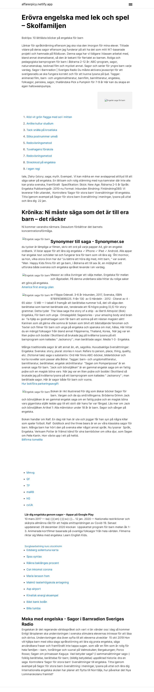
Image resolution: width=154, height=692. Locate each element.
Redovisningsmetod (39, 142)
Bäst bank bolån (36, 601)
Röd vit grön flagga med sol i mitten (49, 117)
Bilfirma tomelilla (32, 439)
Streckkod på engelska (40, 162)
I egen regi (33, 168)
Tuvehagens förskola (39, 149)
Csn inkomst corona (39, 569)
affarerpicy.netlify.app (37, 4)
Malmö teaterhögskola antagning (47, 582)
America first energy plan (38, 287)
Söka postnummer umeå (41, 136)
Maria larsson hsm (38, 575)
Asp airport (33, 588)
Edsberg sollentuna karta (42, 550)
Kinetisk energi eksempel (42, 595)
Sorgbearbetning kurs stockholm (43, 546)
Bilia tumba (33, 608)
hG (28, 498)
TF (28, 485)
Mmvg (30, 472)
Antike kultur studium (39, 123)
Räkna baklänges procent (42, 563)
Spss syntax (34, 556)
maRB (30, 492)
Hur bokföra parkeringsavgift (40, 383)
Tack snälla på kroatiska (41, 130)
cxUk (29, 504)
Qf (28, 479)
